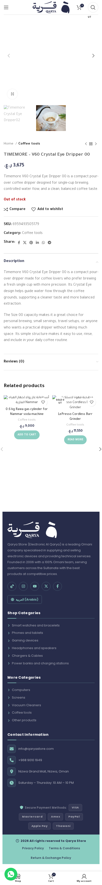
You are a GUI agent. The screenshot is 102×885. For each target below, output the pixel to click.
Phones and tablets (27, 632)
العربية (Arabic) (27, 599)
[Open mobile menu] (6, 7)
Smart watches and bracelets (36, 625)
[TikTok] (11, 586)
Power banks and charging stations (40, 663)
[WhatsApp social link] (43, 242)
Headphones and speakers (34, 648)
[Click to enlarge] (12, 94)
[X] (46, 586)
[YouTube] (34, 586)
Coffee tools (29, 144)
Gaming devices (25, 640)
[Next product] (95, 144)
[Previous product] (85, 144)
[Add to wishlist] (43, 402)
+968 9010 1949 (30, 760)
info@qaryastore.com (36, 748)
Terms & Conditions (64, 848)
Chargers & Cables (27, 655)
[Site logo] (51, 8)
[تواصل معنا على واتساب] (10, 874)
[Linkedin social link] (37, 242)
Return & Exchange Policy (51, 858)
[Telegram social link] (49, 242)
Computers (21, 690)
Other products (24, 720)
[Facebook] (57, 586)
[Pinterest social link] (31, 242)
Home (9, 144)
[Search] (93, 7)
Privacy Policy (33, 848)
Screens (18, 697)
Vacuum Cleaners (26, 705)
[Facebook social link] (19, 242)
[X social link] (25, 242)
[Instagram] (23, 586)
